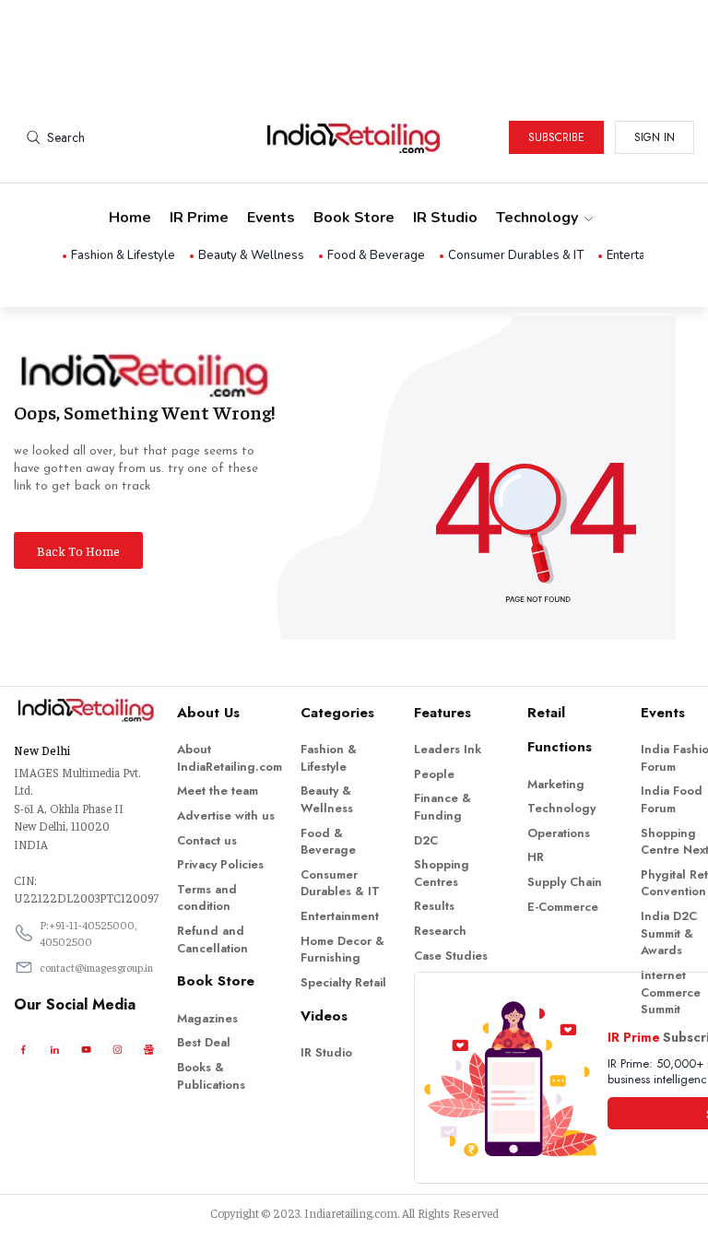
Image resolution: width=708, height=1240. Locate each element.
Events (271, 217)
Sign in (654, 137)
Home (130, 217)
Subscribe (556, 137)
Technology (537, 217)
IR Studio (445, 217)
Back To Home (78, 550)
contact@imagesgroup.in (96, 967)
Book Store (354, 217)
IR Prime (199, 217)
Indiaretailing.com (350, 1213)
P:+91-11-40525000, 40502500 (88, 933)
